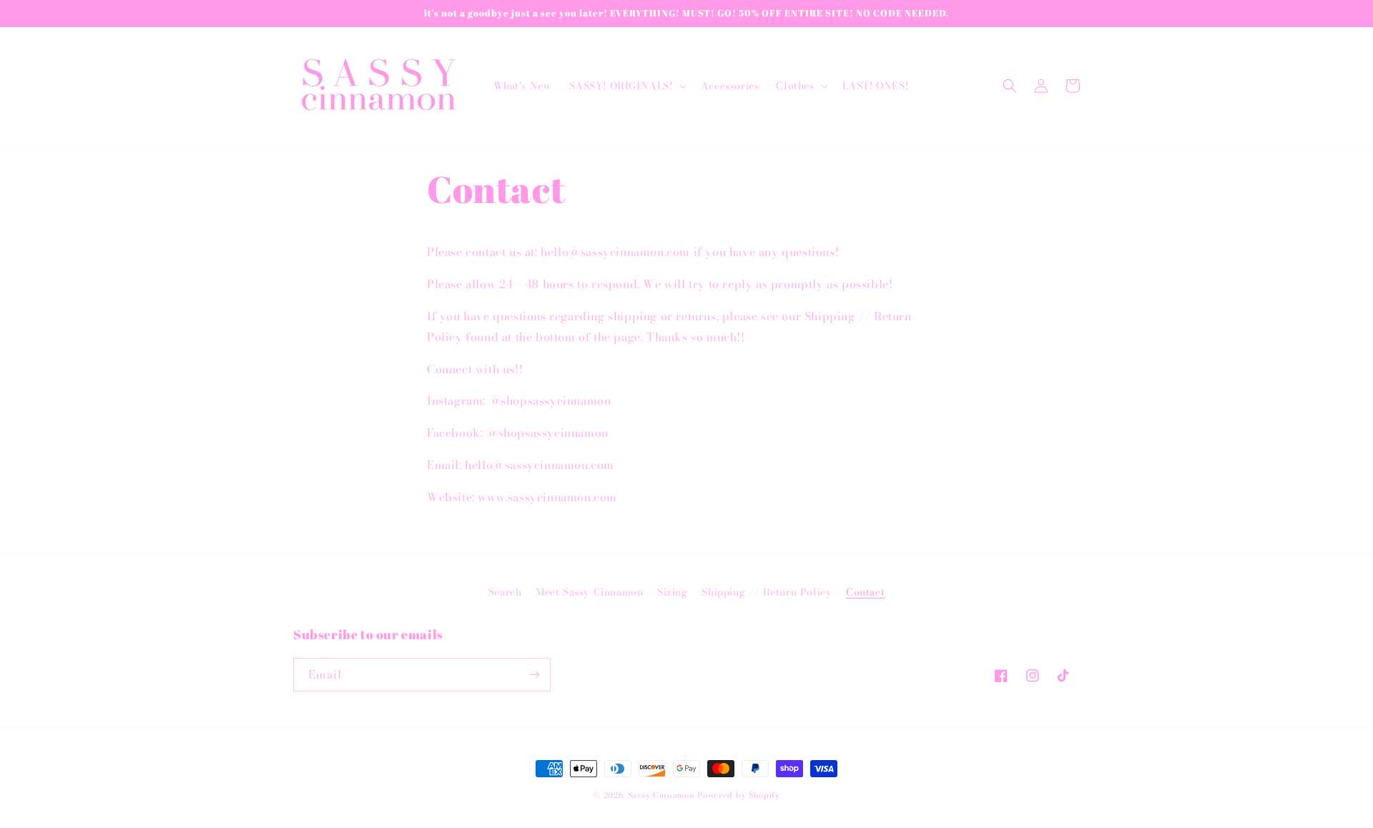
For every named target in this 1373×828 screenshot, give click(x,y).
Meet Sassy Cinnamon (589, 592)
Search (505, 592)
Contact (865, 592)
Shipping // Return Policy (767, 592)
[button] (626, 86)
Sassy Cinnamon (661, 795)
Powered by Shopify (738, 795)
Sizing (672, 592)
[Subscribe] (534, 674)
